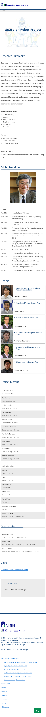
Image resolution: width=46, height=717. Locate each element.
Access (4, 699)
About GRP (6, 683)
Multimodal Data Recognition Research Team (18, 673)
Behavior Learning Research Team (14, 680)
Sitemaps (5, 707)
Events (4, 691)
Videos (4, 695)
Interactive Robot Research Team (14, 669)
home (3, 10)
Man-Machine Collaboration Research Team (17, 676)
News (4, 687)
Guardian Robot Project (10, 658)
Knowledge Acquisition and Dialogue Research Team (20, 662)
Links (4, 703)
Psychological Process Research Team (15, 666)
